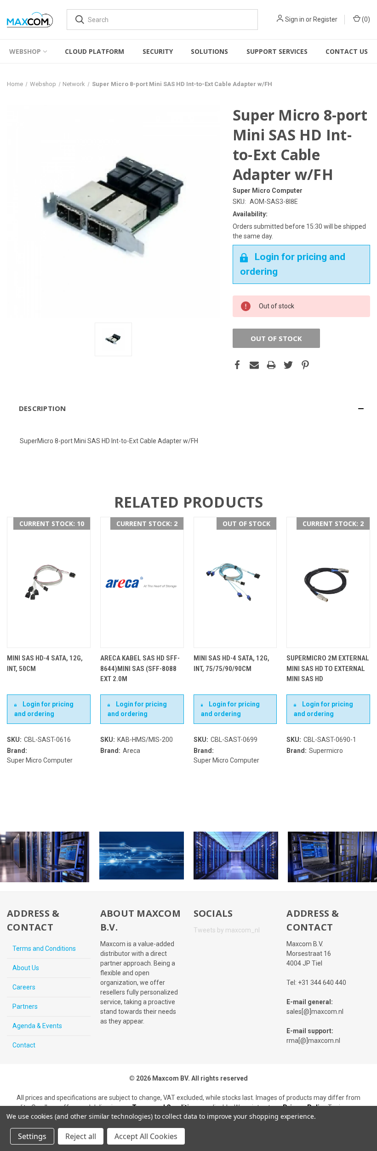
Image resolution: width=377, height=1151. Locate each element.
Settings (32, 1136)
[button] (188, 408)
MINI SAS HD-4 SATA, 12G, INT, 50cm (45, 663)
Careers (23, 987)
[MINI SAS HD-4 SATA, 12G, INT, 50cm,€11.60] (49, 582)
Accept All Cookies (145, 1136)
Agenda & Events (37, 1026)
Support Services (277, 51)
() (365, 19)
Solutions (209, 51)
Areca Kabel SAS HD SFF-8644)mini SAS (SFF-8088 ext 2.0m (140, 668)
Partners (25, 1006)
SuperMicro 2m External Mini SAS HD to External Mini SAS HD (327, 668)
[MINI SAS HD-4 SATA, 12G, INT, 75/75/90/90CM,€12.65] (235, 582)
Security (158, 51)
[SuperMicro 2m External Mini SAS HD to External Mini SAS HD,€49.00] (328, 582)
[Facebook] (237, 365)
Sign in (294, 19)
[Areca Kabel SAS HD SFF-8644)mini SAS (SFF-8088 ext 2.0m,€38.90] (142, 582)
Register (325, 19)
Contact (23, 1045)
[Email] (254, 365)
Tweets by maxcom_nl (227, 930)
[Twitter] (288, 365)
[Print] (271, 365)
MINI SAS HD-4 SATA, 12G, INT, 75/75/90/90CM (231, 663)
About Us (25, 968)
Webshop (25, 51)
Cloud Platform (94, 51)
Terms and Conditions (44, 948)
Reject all (80, 1136)
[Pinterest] (305, 365)
